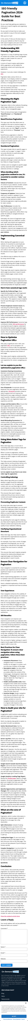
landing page (12, 778)
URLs (8, 345)
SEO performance (18, 324)
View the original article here (10, 916)
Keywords (12, 391)
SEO (2, 74)
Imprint (23, 1019)
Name (3, 947)
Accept (14, 1016)
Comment (4, 928)
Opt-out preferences (7, 1019)
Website (3, 958)
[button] (26, 1003)
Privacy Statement (17, 1019)
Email (3, 952)
